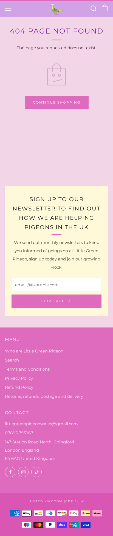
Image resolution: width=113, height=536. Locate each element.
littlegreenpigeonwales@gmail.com (41, 423)
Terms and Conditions (27, 369)
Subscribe (53, 301)
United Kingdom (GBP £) (53, 501)
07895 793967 (19, 432)
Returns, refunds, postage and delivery (44, 396)
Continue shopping (56, 102)
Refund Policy (19, 387)
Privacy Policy (19, 378)
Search (12, 360)
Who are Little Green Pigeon (34, 351)
